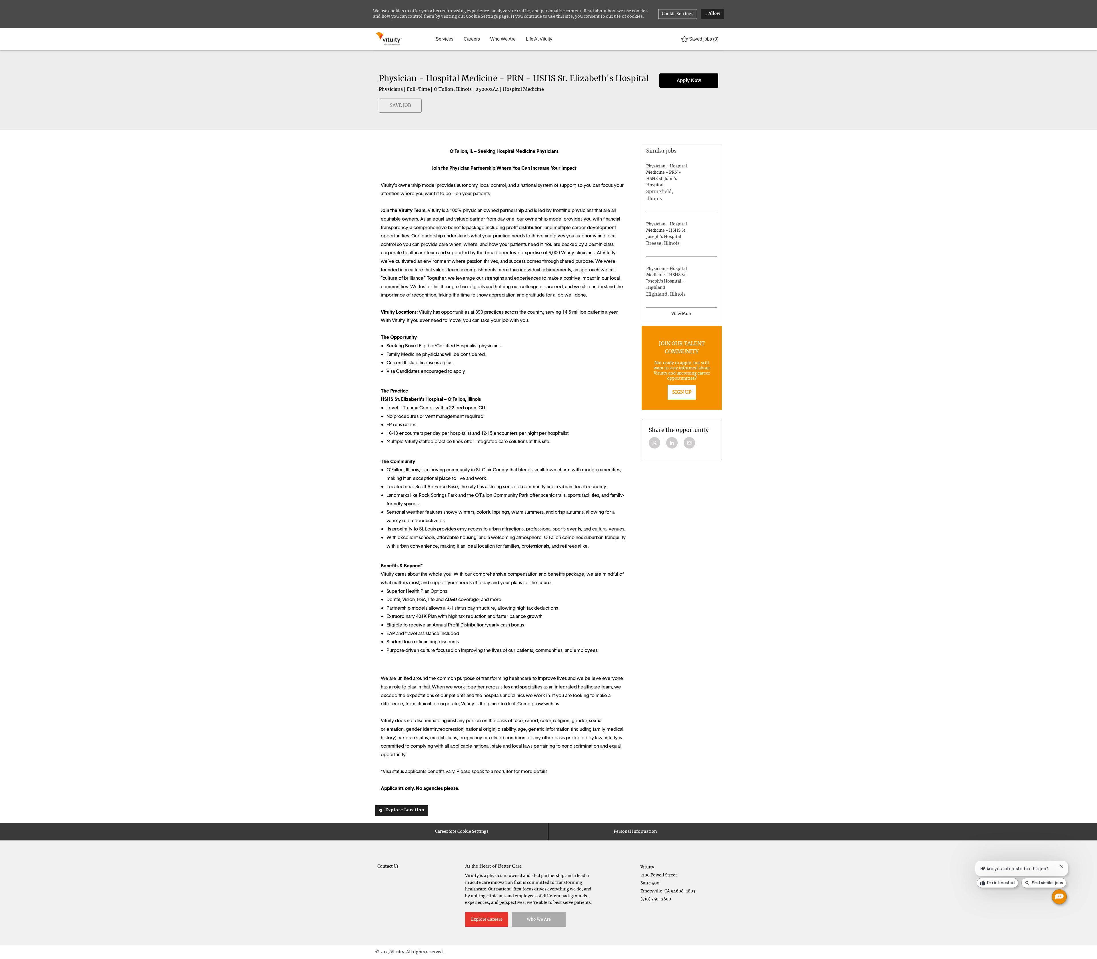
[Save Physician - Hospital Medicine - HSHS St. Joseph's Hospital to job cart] (693, 234)
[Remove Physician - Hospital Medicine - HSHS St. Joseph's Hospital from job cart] (713, 234)
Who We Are (503, 39)
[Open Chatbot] (1059, 896)
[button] (677, 14)
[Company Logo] (389, 39)
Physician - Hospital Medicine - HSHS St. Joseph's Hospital (666, 230)
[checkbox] (382, 108)
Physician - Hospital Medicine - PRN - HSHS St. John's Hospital (666, 175)
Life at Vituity (539, 39)
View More (681, 314)
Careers (472, 39)
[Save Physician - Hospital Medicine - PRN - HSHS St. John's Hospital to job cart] (693, 183)
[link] (682, 392)
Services (444, 39)
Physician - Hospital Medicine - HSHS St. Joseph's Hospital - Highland (666, 278)
